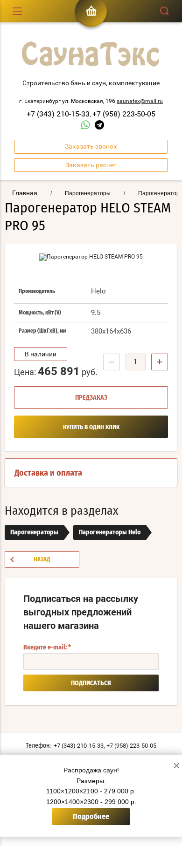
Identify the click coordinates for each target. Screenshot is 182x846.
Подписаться (91, 683)
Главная (24, 193)
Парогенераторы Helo (109, 532)
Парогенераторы (34, 532)
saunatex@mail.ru (140, 101)
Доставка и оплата (48, 473)
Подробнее (91, 816)
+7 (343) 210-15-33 (58, 113)
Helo (98, 291)
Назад (42, 560)
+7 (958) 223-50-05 (123, 113)
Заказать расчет (91, 165)
